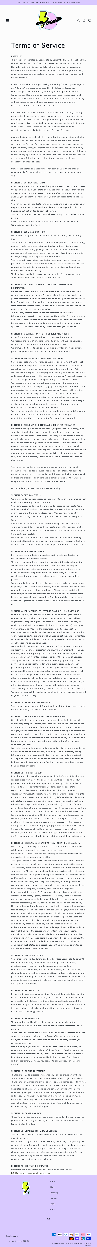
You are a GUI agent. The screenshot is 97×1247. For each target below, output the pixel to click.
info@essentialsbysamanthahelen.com (30, 1173)
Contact (53, 1198)
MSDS (52, 1209)
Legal (52, 1203)
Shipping (54, 1192)
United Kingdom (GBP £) (19, 1241)
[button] (7, 20)
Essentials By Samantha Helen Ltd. (70, 1243)
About (52, 1187)
